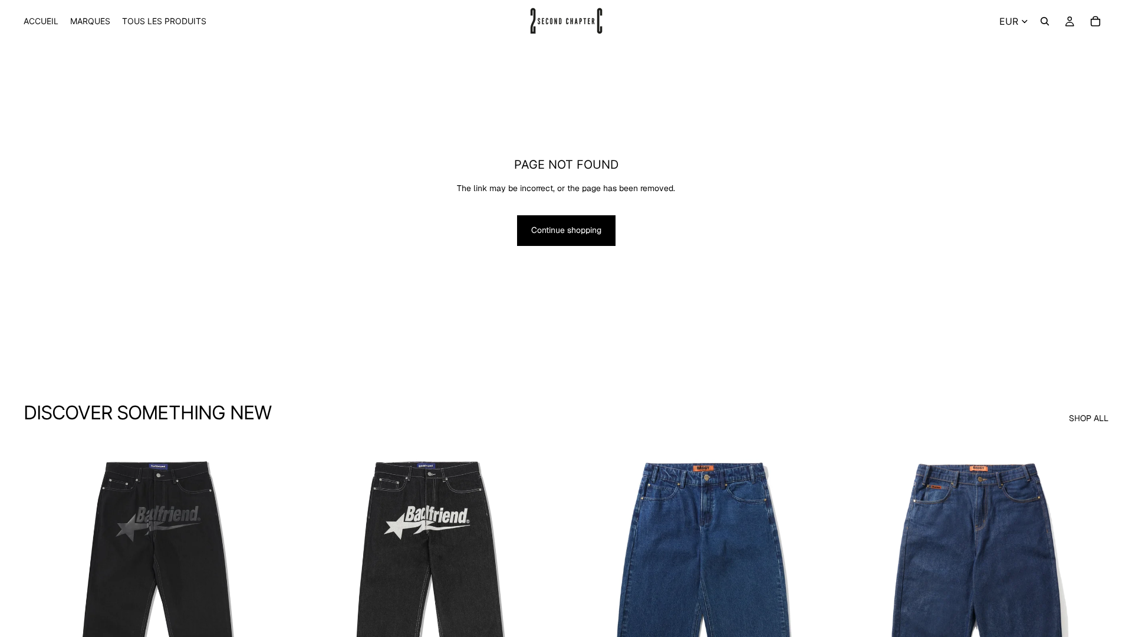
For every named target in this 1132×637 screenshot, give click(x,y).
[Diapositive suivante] (271, 605)
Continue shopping (566, 230)
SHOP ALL (1088, 418)
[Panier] (1095, 21)
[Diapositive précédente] (41, 605)
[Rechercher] (1045, 21)
